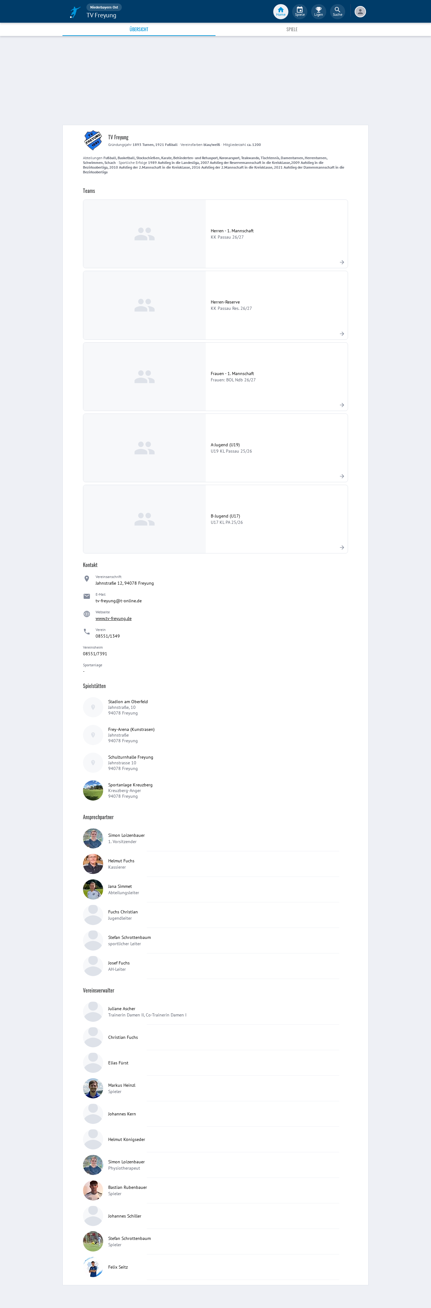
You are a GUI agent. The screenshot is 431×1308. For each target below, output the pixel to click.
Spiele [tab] (292, 29)
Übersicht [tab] (139, 29)
